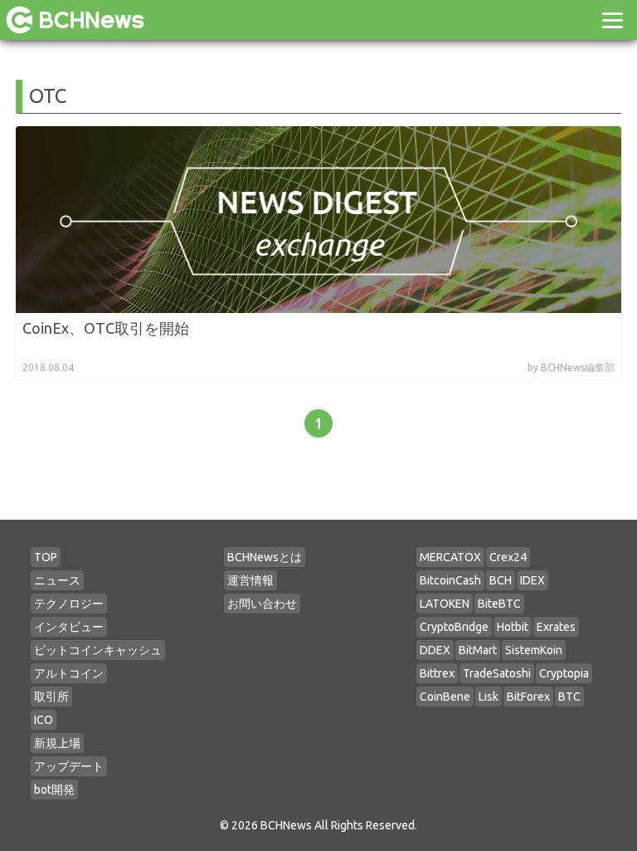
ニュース (57, 580)
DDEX (435, 650)
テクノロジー (69, 603)
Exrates (556, 626)
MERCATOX (450, 557)
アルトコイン (69, 673)
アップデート (69, 766)
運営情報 (250, 580)
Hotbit (512, 626)
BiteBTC (499, 603)
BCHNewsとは (264, 557)
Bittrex (437, 673)
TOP (45, 557)
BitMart (478, 650)
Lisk (488, 696)
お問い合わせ (262, 603)
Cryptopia (564, 673)
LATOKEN (444, 603)
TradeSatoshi (497, 673)
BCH (500, 580)
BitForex (528, 696)
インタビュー (69, 626)
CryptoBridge (454, 626)
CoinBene (445, 696)
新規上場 (57, 743)
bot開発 (54, 789)
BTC (569, 696)
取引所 (51, 696)
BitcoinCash (450, 580)
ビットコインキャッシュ (98, 650)
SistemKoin (533, 650)
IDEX (532, 580)
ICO (43, 719)
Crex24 (508, 557)
